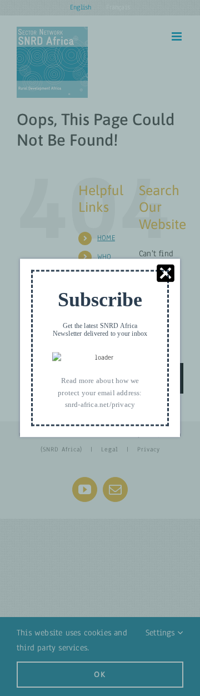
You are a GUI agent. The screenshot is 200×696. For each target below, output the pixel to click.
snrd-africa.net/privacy (100, 404)
